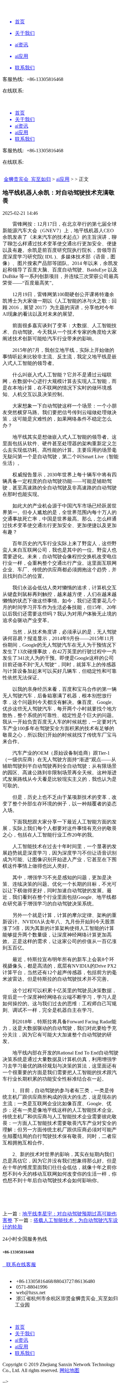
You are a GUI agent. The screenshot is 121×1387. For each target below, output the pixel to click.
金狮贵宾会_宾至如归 (27, 179)
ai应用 (62, 179)
